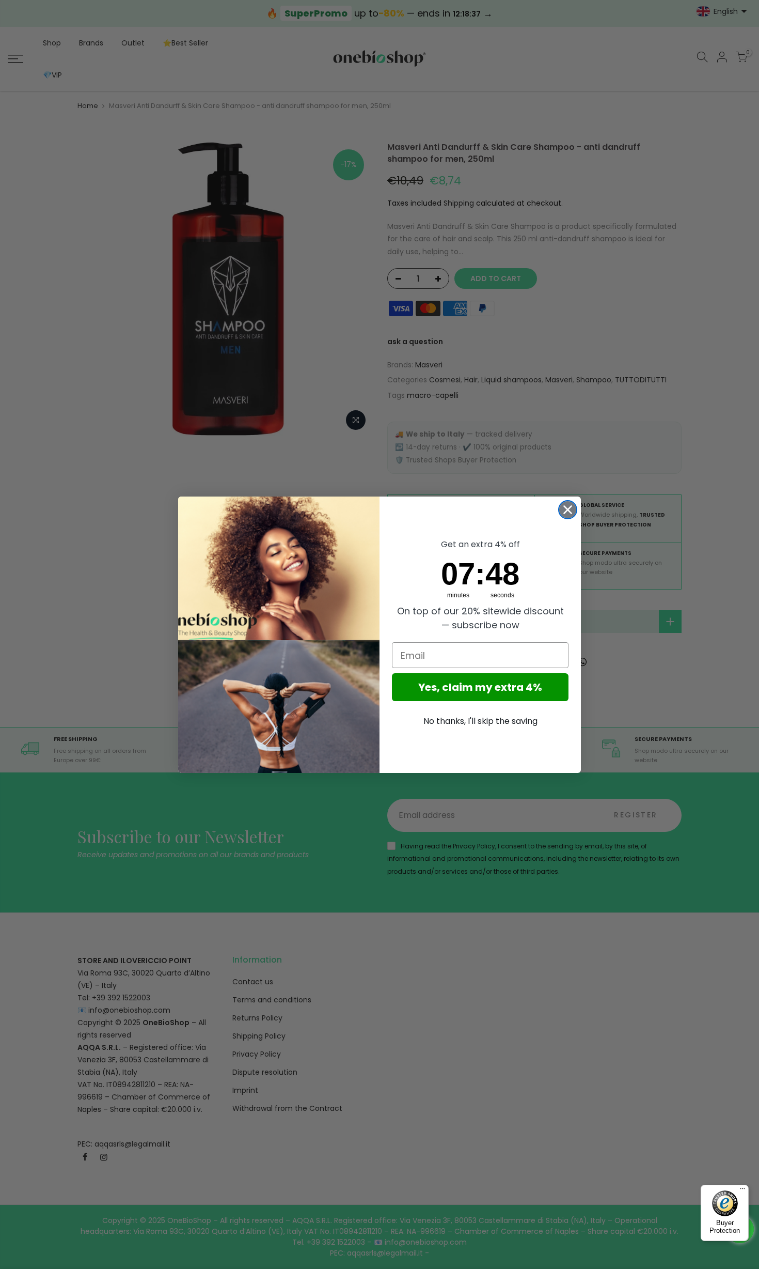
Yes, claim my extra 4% (480, 687)
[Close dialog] (568, 510)
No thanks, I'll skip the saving (480, 721)
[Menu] (742, 1191)
